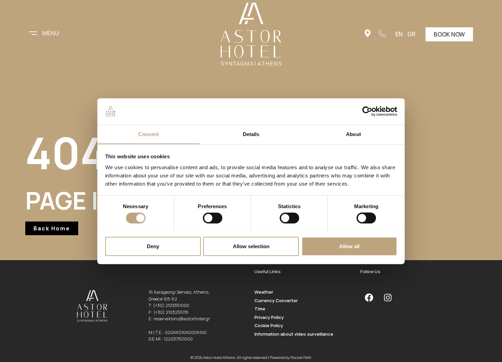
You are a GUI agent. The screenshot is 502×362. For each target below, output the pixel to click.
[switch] (212, 217)
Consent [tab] (148, 134)
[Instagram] (387, 297)
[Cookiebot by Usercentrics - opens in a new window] (367, 111)
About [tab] (353, 134)
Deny (153, 246)
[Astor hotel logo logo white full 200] (251, 34)
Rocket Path (300, 357)
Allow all (349, 246)
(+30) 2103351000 (171, 305)
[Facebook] (368, 297)
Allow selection (251, 246)
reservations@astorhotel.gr (182, 319)
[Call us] (382, 33)
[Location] (368, 33)
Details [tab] (251, 134)
